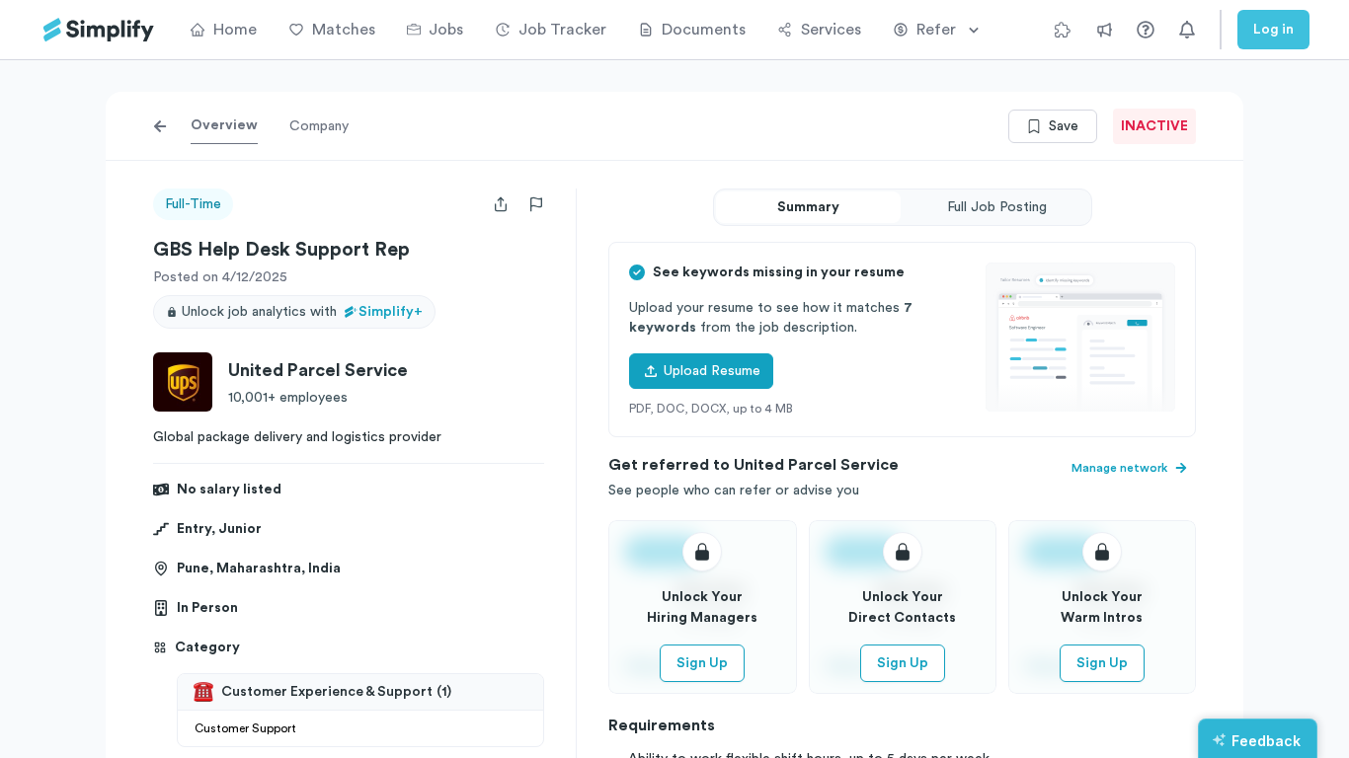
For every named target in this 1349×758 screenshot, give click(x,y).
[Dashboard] (99, 30)
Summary (808, 207)
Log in (1273, 30)
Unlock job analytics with (302, 312)
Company (319, 126)
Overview (224, 125)
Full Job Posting (997, 207)
